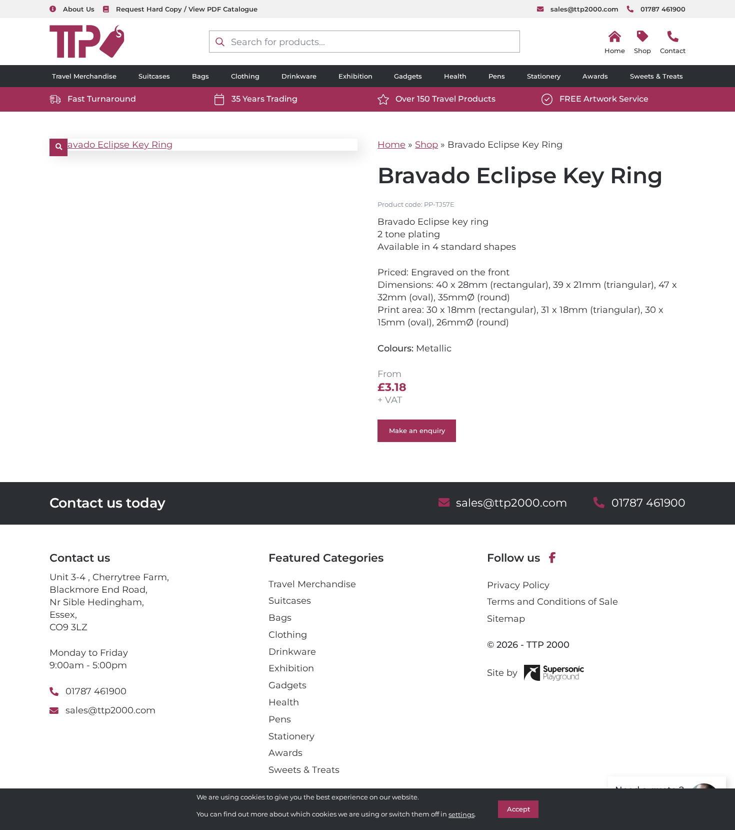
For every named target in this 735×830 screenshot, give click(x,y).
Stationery (543, 76)
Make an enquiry (417, 431)
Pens (496, 76)
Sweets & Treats (656, 76)
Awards (595, 76)
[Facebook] (552, 558)
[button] (59, 148)
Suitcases (154, 76)
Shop (642, 51)
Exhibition (355, 76)
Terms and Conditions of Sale (552, 601)
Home (392, 144)
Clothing (245, 76)
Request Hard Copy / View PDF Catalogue (186, 9)
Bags (200, 76)
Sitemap (506, 618)
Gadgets (408, 76)
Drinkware (299, 76)
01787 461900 (662, 9)
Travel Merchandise (84, 76)
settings (461, 814)
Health (455, 76)
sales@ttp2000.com (584, 9)
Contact (673, 51)
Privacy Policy (518, 585)
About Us (78, 9)
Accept (518, 809)
